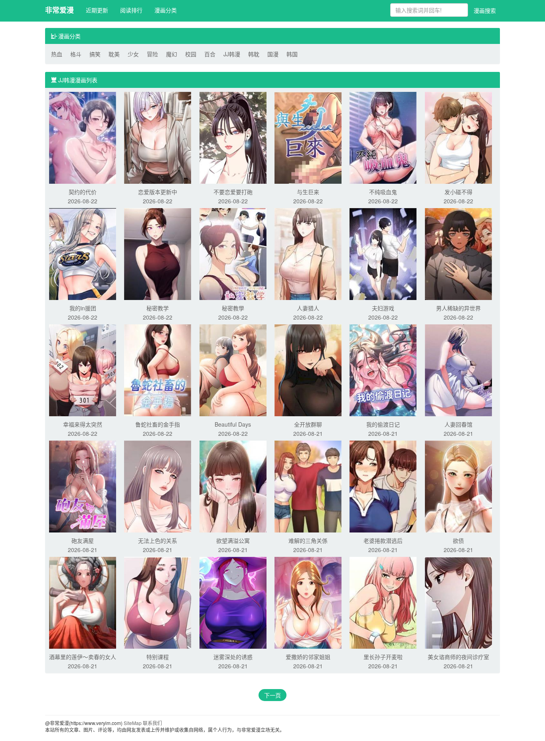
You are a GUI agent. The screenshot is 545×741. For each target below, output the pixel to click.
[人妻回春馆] (458, 369)
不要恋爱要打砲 (233, 192)
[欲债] (458, 486)
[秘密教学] (157, 253)
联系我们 (152, 722)
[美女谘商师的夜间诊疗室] (458, 602)
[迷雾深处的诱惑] (233, 602)
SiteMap (133, 722)
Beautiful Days (233, 424)
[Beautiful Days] (233, 369)
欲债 (458, 540)
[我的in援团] (82, 253)
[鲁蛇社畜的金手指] (157, 369)
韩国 (292, 54)
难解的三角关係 (308, 540)
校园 (190, 54)
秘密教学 (157, 308)
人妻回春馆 (458, 424)
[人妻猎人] (308, 253)
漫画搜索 (485, 10)
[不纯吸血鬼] (383, 137)
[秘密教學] (233, 253)
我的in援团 (82, 308)
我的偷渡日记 (383, 424)
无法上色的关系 (157, 540)
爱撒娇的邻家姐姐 (308, 657)
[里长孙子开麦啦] (383, 602)
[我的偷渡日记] (383, 369)
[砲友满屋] (82, 486)
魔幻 (171, 54)
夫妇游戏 (383, 308)
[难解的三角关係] (308, 486)
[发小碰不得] (458, 137)
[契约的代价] (82, 137)
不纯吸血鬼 (383, 192)
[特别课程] (157, 602)
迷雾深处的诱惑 (233, 657)
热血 (56, 54)
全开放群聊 (308, 424)
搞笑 (95, 54)
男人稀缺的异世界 (458, 308)
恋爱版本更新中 (157, 192)
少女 (133, 54)
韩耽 (253, 54)
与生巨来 (308, 192)
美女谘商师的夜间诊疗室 (458, 657)
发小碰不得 (458, 192)
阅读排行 (131, 10)
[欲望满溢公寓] (233, 486)
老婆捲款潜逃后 (383, 540)
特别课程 (157, 657)
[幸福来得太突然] (82, 369)
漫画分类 (165, 10)
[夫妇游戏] (383, 253)
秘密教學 (233, 308)
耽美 (114, 54)
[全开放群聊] (308, 369)
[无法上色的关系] (157, 486)
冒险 (152, 54)
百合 (209, 54)
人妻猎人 (308, 308)
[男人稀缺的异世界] (458, 253)
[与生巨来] (308, 137)
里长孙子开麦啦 (383, 657)
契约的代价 (83, 192)
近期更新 (97, 10)
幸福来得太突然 (82, 424)
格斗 (75, 54)
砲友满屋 (82, 540)
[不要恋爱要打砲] (233, 137)
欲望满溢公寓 (233, 540)
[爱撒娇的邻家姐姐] (308, 602)
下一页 (272, 695)
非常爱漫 (59, 10)
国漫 (272, 54)
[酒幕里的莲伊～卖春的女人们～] (82, 602)
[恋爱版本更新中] (157, 137)
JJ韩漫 (231, 54)
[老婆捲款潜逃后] (383, 486)
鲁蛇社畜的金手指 (157, 424)
